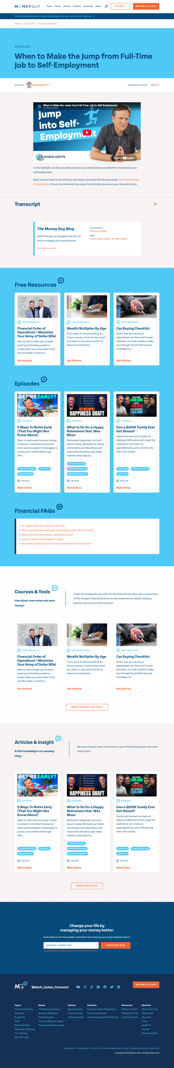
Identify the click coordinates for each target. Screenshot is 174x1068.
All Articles (29, 23)
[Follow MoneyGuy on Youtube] (78, 987)
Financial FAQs (75, 1013)
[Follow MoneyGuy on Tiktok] (91, 987)
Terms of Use (96, 1048)
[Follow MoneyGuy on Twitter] (111, 987)
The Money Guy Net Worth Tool (102, 1017)
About (98, 6)
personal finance (103, 239)
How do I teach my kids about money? (42, 539)
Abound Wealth (149, 1033)
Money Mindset (25, 474)
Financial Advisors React (50, 1021)
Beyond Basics (75, 1009)
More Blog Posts (87, 886)
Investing (19, 1013)
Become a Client (146, 6)
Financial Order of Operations (102, 1009)
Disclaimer (69, 1048)
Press (144, 1021)
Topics (49, 6)
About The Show (150, 1009)
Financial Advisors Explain (51, 1025)
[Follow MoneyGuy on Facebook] (104, 987)
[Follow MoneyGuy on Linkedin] (118, 987)
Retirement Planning (77, 469)
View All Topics (22, 1037)
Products (77, 6)
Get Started (24, 360)
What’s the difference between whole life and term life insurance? (57, 530)
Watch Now (24, 487)
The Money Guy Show (49, 1009)
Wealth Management (77, 474)
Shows (58, 6)
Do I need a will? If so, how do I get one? (43, 525)
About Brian (148, 1013)
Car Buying (123, 469)
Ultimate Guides (76, 1017)
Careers (145, 1029)
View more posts (46, 248)
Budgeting (20, 1017)
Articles (66, 6)
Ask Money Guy (46, 1017)
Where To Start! (129, 1009)
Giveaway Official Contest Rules (145, 1048)
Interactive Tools (130, 1013)
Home (18, 23)
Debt (17, 1021)
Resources (88, 6)
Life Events (44, 469)
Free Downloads (130, 1017)
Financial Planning (47, 23)
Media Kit (146, 1025)
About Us (146, 1005)
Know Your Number (96, 1013)
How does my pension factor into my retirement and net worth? (56, 543)
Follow (119, 6)
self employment (119, 239)
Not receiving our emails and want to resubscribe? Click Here (71, 950)
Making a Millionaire (48, 1013)
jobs (92, 239)
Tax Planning (21, 1033)
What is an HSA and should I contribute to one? (47, 534)
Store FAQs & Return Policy (116, 1048)
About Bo (146, 1017)
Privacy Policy (82, 1048)
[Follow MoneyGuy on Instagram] (85, 987)
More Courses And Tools (87, 707)
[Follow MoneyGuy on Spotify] (98, 987)
